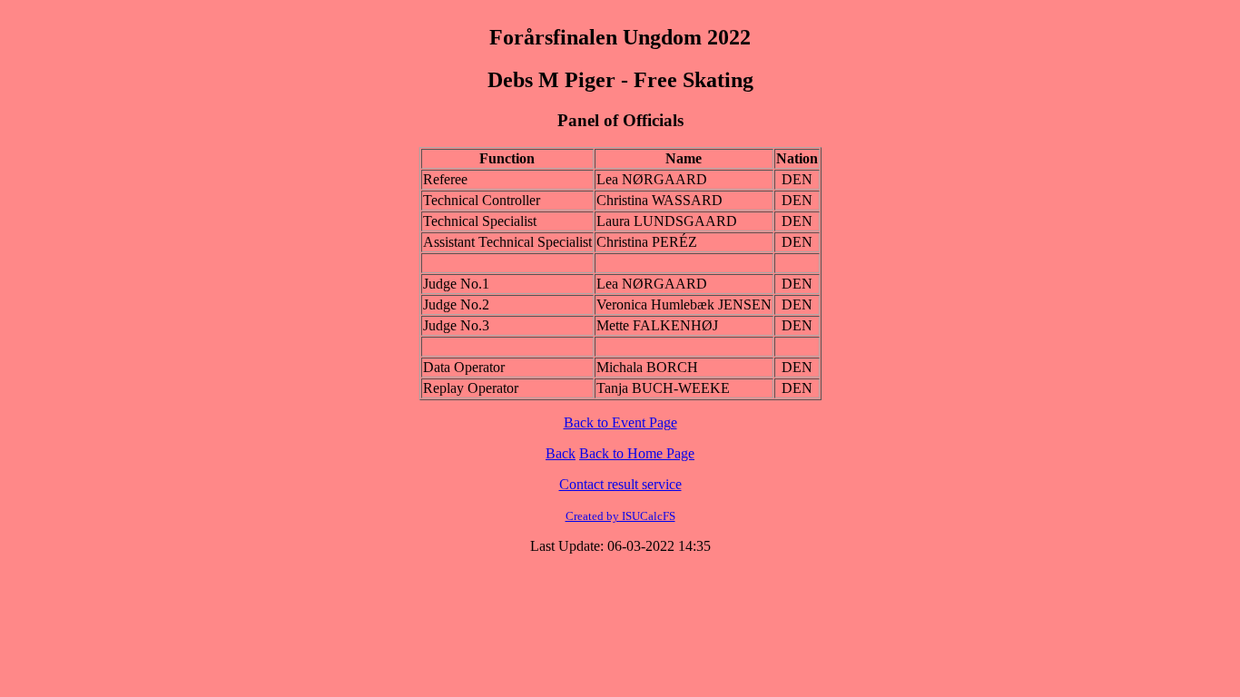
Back (561, 453)
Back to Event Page (620, 422)
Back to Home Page (636, 453)
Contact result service (620, 484)
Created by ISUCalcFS (620, 516)
